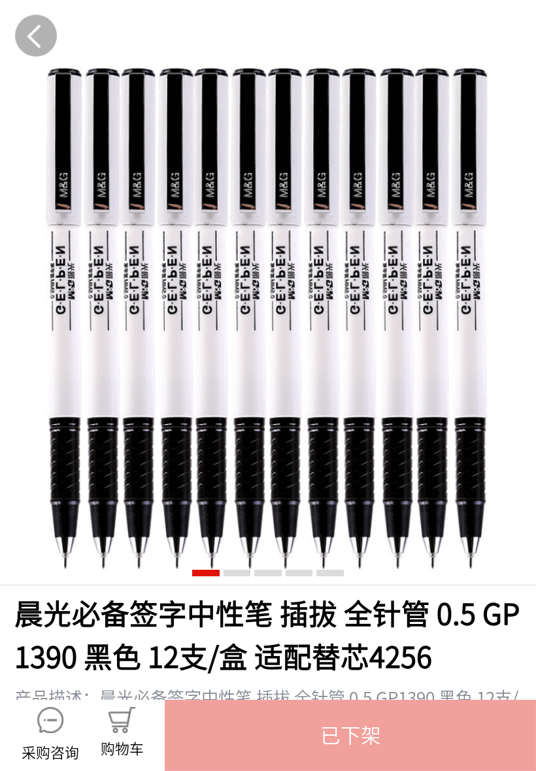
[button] (350, 735)
